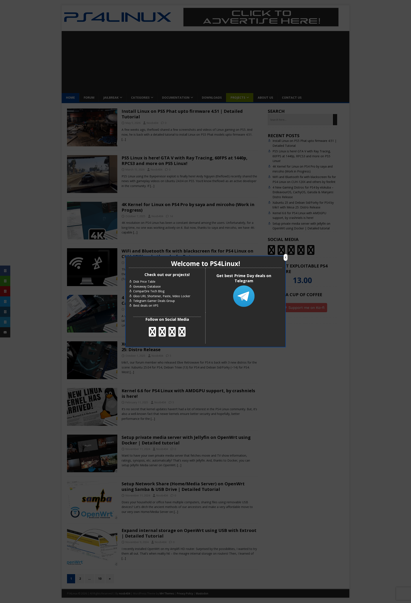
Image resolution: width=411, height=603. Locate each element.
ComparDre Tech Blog (148, 291)
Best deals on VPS (145, 305)
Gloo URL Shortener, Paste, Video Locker (161, 296)
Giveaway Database (147, 286)
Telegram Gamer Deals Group (154, 301)
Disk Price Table (144, 281)
